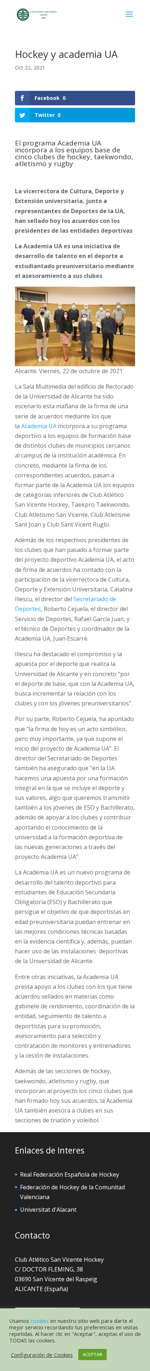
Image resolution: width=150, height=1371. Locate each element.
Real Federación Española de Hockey (69, 1174)
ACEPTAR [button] (92, 1354)
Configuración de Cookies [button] (42, 1354)
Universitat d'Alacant (48, 1210)
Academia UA (38, 426)
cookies (40, 1320)
